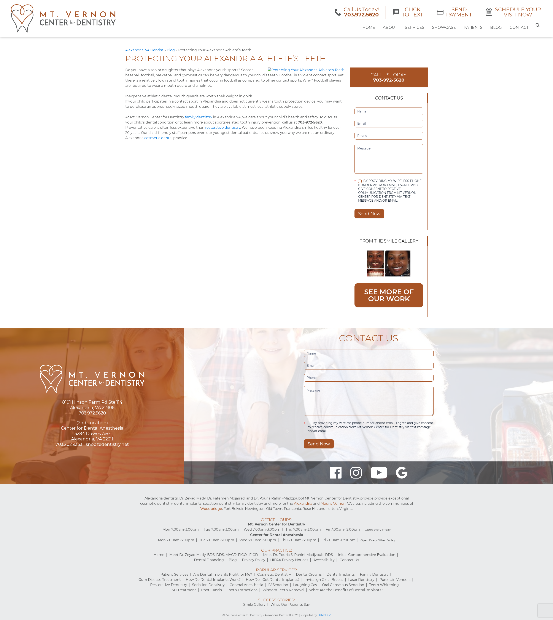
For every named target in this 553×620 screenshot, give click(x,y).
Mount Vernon (333, 503)
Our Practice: (276, 550)
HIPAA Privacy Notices (289, 560)
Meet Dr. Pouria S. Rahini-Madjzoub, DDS (298, 555)
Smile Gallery (254, 604)
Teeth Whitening (384, 585)
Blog (496, 27)
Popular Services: (276, 570)
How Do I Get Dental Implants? (273, 580)
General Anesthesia (246, 585)
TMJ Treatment (183, 590)
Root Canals (211, 590)
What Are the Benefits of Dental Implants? (346, 590)
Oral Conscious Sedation (343, 585)
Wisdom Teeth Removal (283, 590)
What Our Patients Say (290, 604)
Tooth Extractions (242, 590)
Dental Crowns (309, 574)
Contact (519, 27)
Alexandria (303, 503)
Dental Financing (209, 560)
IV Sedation (278, 585)
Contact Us (349, 560)
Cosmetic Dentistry (274, 574)
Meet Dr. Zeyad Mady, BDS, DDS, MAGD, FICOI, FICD (213, 555)
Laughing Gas (305, 585)
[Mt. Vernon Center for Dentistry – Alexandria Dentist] (63, 18)
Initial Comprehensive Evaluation (366, 555)
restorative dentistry (222, 127)
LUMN (322, 615)
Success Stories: (276, 600)
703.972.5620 (92, 413)
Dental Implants (341, 574)
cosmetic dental (158, 138)
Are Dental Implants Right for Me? (222, 574)
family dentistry (198, 117)
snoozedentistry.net (107, 444)
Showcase (444, 27)
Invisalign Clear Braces (324, 580)
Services (414, 27)
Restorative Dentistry (168, 585)
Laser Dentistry (361, 580)
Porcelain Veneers (395, 580)
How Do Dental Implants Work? (213, 580)
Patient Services (174, 574)
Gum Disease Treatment (159, 580)
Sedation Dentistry (208, 585)
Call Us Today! (388, 77)
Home (368, 27)
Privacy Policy (253, 560)
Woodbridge (211, 509)
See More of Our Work (389, 295)
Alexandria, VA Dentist (144, 50)
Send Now (369, 213)
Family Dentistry (374, 574)
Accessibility (324, 560)
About (390, 27)
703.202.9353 (69, 444)
